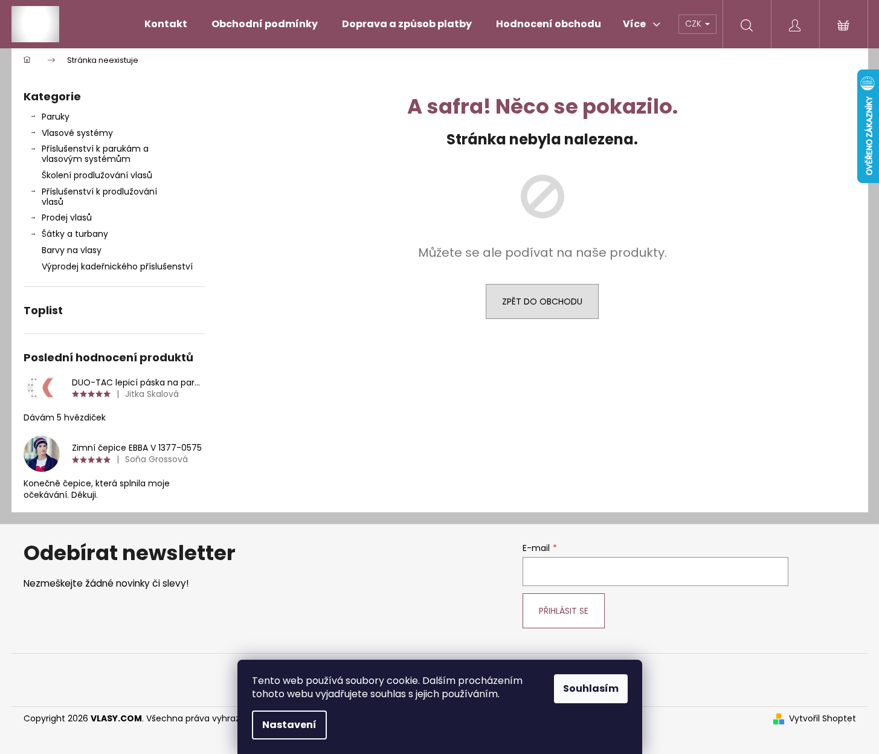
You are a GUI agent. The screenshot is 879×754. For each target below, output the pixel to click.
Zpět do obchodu (542, 301)
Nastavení (289, 725)
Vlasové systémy (77, 133)
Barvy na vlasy (71, 250)
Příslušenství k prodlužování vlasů (99, 196)
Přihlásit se (563, 611)
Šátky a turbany (75, 234)
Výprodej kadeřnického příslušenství (117, 266)
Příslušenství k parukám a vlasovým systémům (95, 154)
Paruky (55, 117)
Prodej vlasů (67, 217)
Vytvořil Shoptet (822, 718)
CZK (694, 24)
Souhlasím (591, 688)
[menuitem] (165, 24)
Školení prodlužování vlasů (97, 175)
